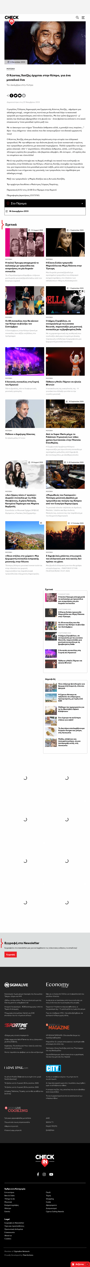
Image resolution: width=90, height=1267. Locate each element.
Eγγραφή (10, 954)
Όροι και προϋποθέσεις (14, 1226)
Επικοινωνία (9, 1232)
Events (7, 1211)
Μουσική (11, 69)
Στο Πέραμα (18, 203)
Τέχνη (48, 1195)
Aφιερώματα (51, 1205)
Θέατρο (7, 1208)
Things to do (9, 1199)
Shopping (50, 1199)
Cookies (7, 1239)
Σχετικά (11, 224)
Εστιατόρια (9, 1192)
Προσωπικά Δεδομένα (13, 1229)
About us (8, 1235)
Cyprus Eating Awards (55, 1211)
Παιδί (48, 1192)
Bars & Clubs (9, 1195)
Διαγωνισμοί (51, 1208)
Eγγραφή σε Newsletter (14, 1223)
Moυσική (8, 1202)
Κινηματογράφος (11, 1205)
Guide (48, 1202)
